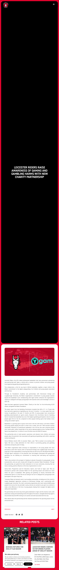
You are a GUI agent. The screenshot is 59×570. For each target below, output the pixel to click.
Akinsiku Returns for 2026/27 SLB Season (14, 548)
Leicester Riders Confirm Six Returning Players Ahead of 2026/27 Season (43, 549)
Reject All (19, 564)
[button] (54, 4)
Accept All (28, 564)
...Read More (36, 564)
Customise (9, 564)
